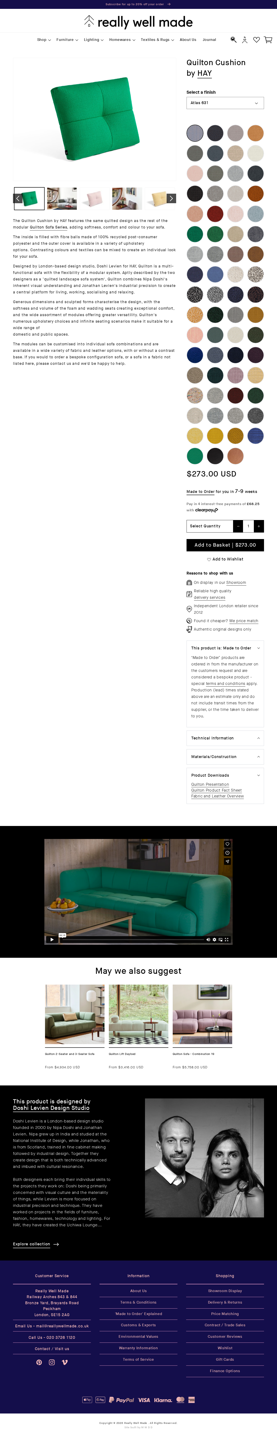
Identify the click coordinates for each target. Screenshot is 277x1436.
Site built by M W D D (138, 1427)
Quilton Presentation (210, 784)
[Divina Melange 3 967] (255, 395)
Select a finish (201, 92)
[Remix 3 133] (215, 254)
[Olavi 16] (215, 314)
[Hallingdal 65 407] (195, 435)
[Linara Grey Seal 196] (195, 153)
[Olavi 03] (195, 294)
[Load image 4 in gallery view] (127, 198)
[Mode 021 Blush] (195, 213)
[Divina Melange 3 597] (235, 395)
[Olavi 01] (235, 274)
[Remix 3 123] (195, 254)
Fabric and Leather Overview (217, 796)
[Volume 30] (195, 375)
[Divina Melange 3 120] (215, 395)
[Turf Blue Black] (235, 355)
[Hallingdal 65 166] (255, 415)
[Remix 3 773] (195, 274)
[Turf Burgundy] (255, 355)
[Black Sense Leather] (215, 456)
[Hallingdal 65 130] (235, 415)
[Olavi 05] (215, 294)
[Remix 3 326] (235, 254)
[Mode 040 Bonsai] (215, 234)
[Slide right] (171, 198)
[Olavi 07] (235, 294)
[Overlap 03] (255, 234)
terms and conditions (225, 683)
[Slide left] (18, 198)
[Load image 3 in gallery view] (95, 198)
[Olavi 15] (195, 314)
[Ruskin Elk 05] (195, 415)
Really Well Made (135, 1423)
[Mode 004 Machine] (255, 173)
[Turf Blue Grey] (215, 355)
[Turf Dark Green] (255, 335)
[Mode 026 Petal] (235, 213)
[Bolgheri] (195, 395)
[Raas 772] (255, 435)
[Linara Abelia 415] (195, 173)
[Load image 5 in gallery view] (160, 198)
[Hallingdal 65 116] (215, 415)
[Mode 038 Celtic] (195, 234)
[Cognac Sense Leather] (235, 456)
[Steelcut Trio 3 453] (255, 314)
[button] (43, 40)
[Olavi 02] (255, 274)
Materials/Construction (214, 757)
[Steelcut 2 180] (215, 335)
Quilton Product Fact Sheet (216, 790)
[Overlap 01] (235, 234)
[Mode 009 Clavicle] (235, 193)
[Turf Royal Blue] (195, 355)
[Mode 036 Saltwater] (255, 213)
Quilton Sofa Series (48, 227)
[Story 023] (215, 274)
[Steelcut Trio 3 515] (195, 335)
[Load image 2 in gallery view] (62, 198)
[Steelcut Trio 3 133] (235, 314)
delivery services (209, 597)
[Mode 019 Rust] (255, 193)
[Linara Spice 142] (255, 133)
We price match (243, 620)
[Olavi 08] (255, 294)
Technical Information (212, 738)
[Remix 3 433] (255, 254)
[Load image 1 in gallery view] (29, 198)
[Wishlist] (256, 39)
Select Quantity (205, 526)
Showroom (236, 582)
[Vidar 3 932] (195, 456)
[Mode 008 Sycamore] (215, 193)
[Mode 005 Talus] (195, 193)
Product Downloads (210, 775)
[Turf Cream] (235, 335)
